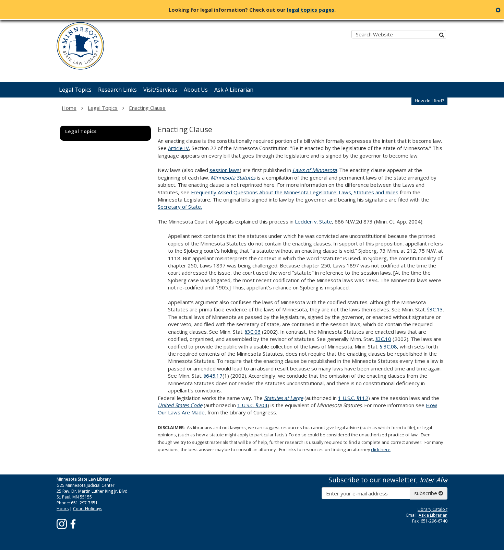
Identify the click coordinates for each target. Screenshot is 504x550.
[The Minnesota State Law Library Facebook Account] (73, 524)
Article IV (178, 148)
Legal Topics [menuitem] (75, 89)
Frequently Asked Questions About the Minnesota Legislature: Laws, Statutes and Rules (294, 192)
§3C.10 (383, 338)
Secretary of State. (180, 206)
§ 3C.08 (388, 346)
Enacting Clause (147, 107)
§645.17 (213, 375)
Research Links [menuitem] (117, 89)
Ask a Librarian (433, 515)
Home (69, 107)
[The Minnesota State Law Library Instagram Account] (62, 524)
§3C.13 (435, 309)
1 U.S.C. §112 (353, 397)
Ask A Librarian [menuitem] (233, 89)
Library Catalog (432, 509)
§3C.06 (253, 331)
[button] (429, 100)
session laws (224, 170)
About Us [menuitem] (196, 89)
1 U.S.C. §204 (252, 405)
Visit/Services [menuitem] (160, 89)
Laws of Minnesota (314, 170)
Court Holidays (87, 509)
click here (381, 449)
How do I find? (429, 101)
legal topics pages (310, 9)
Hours (63, 509)
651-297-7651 (84, 503)
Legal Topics (103, 107)
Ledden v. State (313, 221)
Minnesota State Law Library (84, 479)
